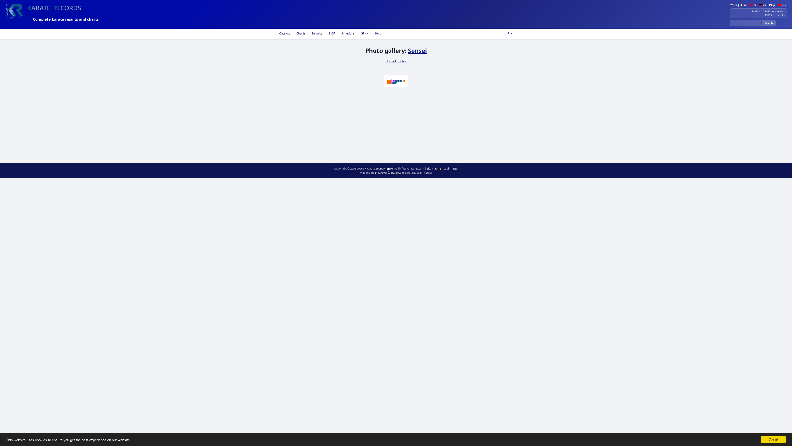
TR (755, 5)
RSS (455, 168)
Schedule (347, 33)
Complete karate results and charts (66, 19)
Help (377, 33)
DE (764, 5)
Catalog (284, 33)
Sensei (417, 50)
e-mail (395, 168)
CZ (735, 5)
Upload (509, 33)
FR (745, 5)
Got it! (773, 439)
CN (783, 5)
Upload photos (396, 61)
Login (447, 168)
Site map (432, 168)
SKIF (331, 33)
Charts (300, 33)
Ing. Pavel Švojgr (385, 172)
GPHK (364, 33)
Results (316, 33)
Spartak (380, 168)
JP (774, 5)
